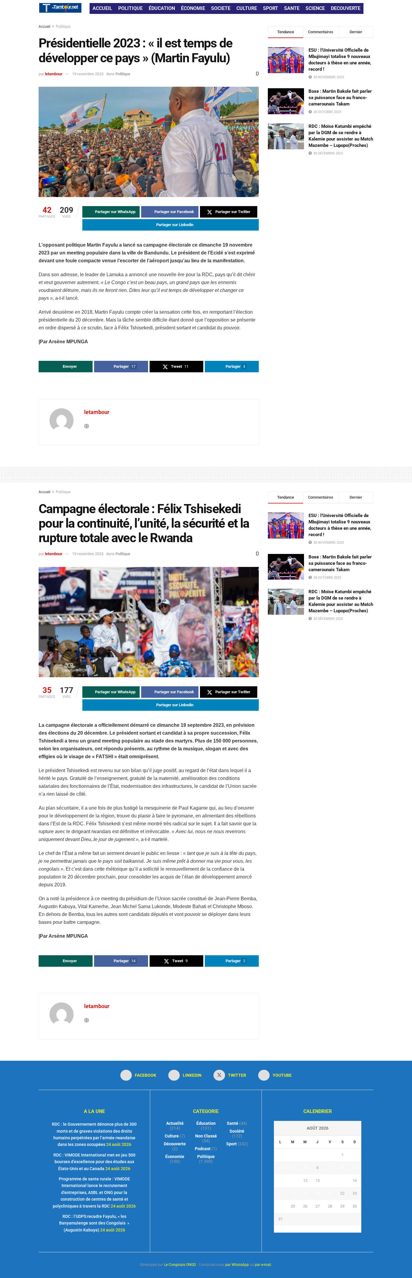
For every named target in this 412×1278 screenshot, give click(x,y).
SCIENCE (315, 8)
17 (280, 1193)
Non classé (206, 1136)
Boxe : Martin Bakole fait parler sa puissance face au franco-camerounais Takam (340, 98)
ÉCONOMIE (193, 8)
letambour (53, 74)
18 (293, 1193)
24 (280, 1206)
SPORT (270, 8)
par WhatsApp (237, 1265)
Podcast (203, 1148)
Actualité (175, 1123)
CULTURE (246, 8)
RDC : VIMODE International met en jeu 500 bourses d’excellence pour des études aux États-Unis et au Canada (94, 1162)
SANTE (291, 8)
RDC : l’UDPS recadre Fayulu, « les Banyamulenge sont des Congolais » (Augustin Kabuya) (94, 1223)
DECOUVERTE (345, 8)
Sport (231, 1143)
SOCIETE (220, 8)
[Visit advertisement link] (149, 386)
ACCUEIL (102, 8)
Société (237, 1131)
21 (330, 1193)
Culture (172, 1136)
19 (305, 1193)
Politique (63, 26)
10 (280, 1180)
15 (342, 1180)
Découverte (175, 1143)
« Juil (316, 1228)
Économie (174, 1156)
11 (293, 1180)
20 (317, 1193)
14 (330, 1180)
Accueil (45, 26)
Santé (232, 1123)
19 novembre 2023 (87, 74)
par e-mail (263, 1265)
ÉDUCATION (162, 8)
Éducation (206, 1123)
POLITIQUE (130, 8)
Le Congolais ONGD (180, 1265)
